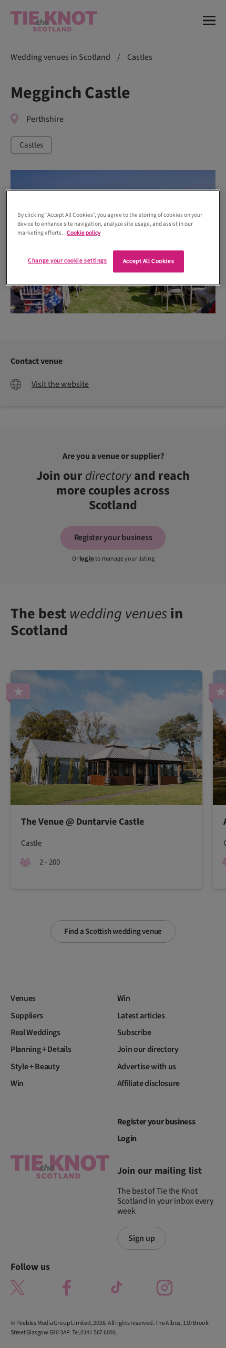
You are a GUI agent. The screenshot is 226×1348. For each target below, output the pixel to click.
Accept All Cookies (148, 261)
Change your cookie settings (67, 261)
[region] (113, 237)
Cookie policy (83, 233)
